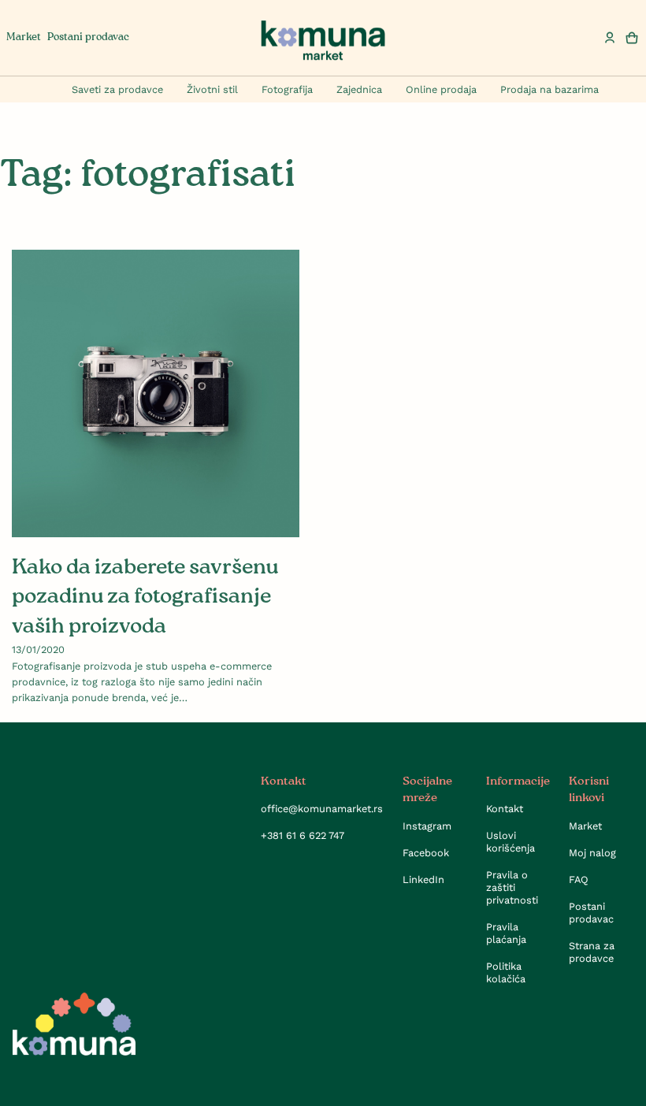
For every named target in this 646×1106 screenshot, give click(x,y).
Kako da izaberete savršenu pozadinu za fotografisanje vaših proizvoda (145, 597)
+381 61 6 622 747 (302, 835)
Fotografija (287, 89)
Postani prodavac (88, 37)
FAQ (578, 879)
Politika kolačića (505, 972)
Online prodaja (441, 89)
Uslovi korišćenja (510, 842)
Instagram (427, 826)
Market (23, 37)
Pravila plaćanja (506, 933)
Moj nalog (592, 853)
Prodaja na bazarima (549, 89)
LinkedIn (423, 879)
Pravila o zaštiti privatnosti (512, 887)
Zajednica (359, 89)
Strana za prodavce (591, 952)
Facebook (426, 853)
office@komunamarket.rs (322, 809)
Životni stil (212, 89)
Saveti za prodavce (117, 89)
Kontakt (504, 809)
